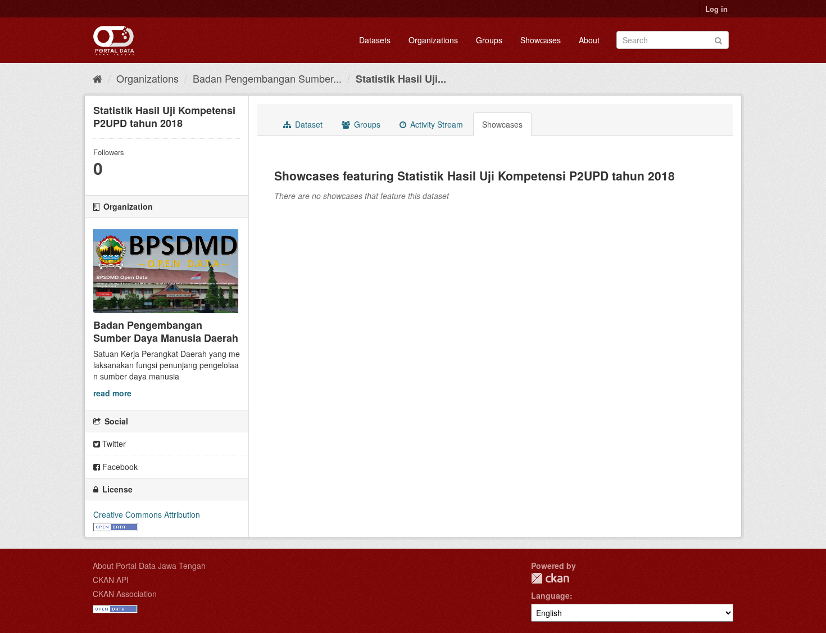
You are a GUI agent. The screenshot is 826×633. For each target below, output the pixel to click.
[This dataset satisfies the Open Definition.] (115, 525)
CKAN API (111, 579)
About (589, 40)
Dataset (308, 124)
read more (112, 393)
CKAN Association (125, 593)
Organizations (433, 40)
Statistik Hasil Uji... (401, 78)
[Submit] (718, 39)
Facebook (119, 466)
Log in (716, 8)
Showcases (540, 40)
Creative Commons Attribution (146, 514)
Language (550, 595)
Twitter (113, 443)
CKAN (550, 578)
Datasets (375, 40)
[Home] (97, 78)
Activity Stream (435, 124)
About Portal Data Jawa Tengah (149, 565)
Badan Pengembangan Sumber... (267, 78)
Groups (489, 40)
